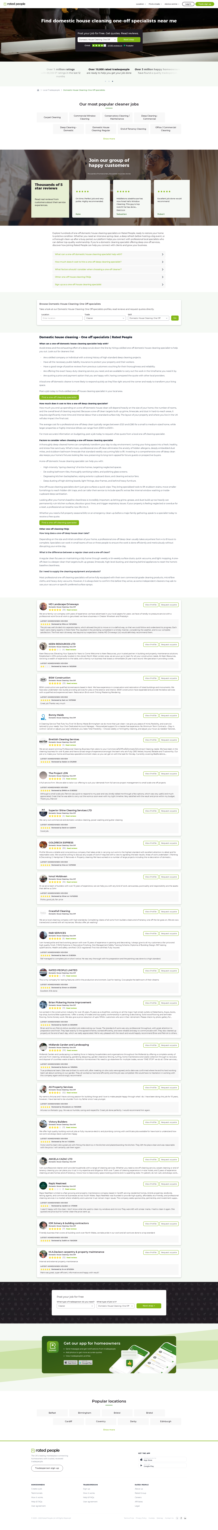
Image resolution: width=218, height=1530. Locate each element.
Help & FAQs (36, 1502)
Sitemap (160, 1518)
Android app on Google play (85, 1362)
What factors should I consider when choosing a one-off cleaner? (88, 269)
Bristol (117, 1413)
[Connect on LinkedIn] (185, 1518)
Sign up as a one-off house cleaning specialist (78, 284)
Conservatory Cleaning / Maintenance (117, 117)
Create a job (36, 1489)
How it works (37, 1497)
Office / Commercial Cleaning (165, 129)
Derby (133, 1421)
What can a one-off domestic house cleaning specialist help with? (88, 254)
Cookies (152, 1518)
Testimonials (36, 1493)
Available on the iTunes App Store (71, 1362)
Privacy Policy (141, 1518)
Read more (121, 210)
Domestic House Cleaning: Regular (101, 129)
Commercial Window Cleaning (85, 117)
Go (174, 318)
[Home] (38, 90)
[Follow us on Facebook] (181, 1518)
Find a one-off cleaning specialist (59, 397)
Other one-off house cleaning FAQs (73, 277)
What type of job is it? (107, 1302)
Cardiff (68, 1421)
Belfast (52, 1413)
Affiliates (139, 1502)
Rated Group (140, 1493)
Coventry (101, 1421)
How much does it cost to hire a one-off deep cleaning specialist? (88, 262)
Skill (130, 314)
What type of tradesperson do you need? (75, 1302)
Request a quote (169, 605)
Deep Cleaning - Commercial (149, 117)
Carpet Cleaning (52, 117)
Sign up (86, 1489)
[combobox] (62, 318)
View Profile (151, 605)
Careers (138, 1497)
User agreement (38, 1506)
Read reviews (72, 610)
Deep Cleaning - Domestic (68, 129)
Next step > (149, 1306)
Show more (109, 139)
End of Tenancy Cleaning (133, 129)
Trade (87, 314)
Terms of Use (129, 1518)
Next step (129, 39)
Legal (137, 1506)
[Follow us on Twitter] (177, 1518)
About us (139, 1489)
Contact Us (169, 1518)
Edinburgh (165, 1421)
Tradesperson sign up (47, 1468)
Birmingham (84, 1413)
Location (45, 314)
